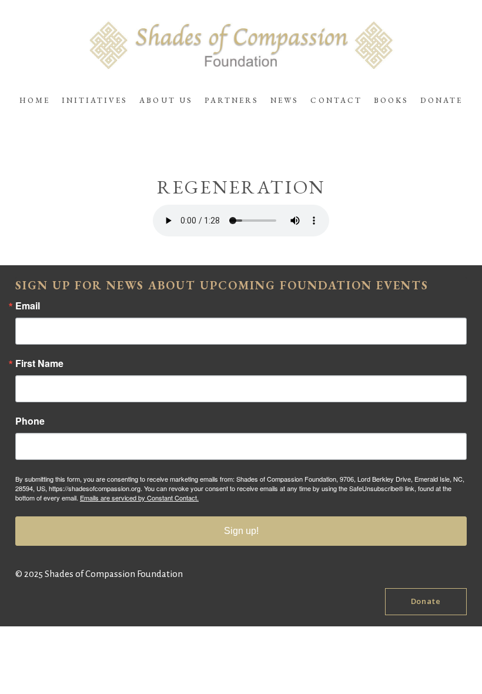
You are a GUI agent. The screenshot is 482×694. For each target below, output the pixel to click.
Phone (30, 421)
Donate (426, 601)
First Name (39, 363)
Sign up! (241, 531)
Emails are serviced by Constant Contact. (139, 497)
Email (27, 306)
